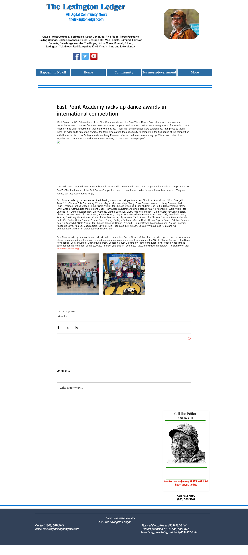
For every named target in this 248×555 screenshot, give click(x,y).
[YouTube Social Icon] (93, 56)
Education (62, 316)
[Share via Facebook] (58, 327)
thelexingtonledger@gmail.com (61, 529)
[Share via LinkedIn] (76, 327)
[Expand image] (78, 274)
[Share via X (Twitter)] (67, 327)
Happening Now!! (67, 311)
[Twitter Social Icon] (85, 56)
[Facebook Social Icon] (76, 56)
